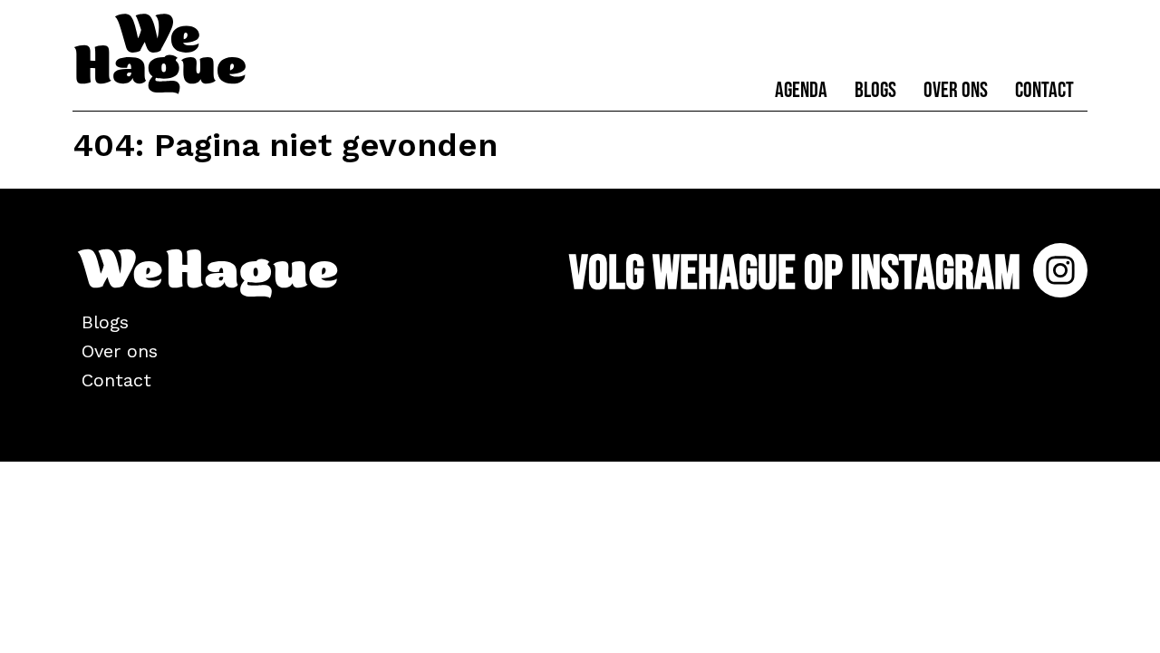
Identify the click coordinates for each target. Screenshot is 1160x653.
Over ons (955, 90)
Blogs (875, 90)
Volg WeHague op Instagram (799, 273)
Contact (1044, 90)
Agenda (801, 90)
